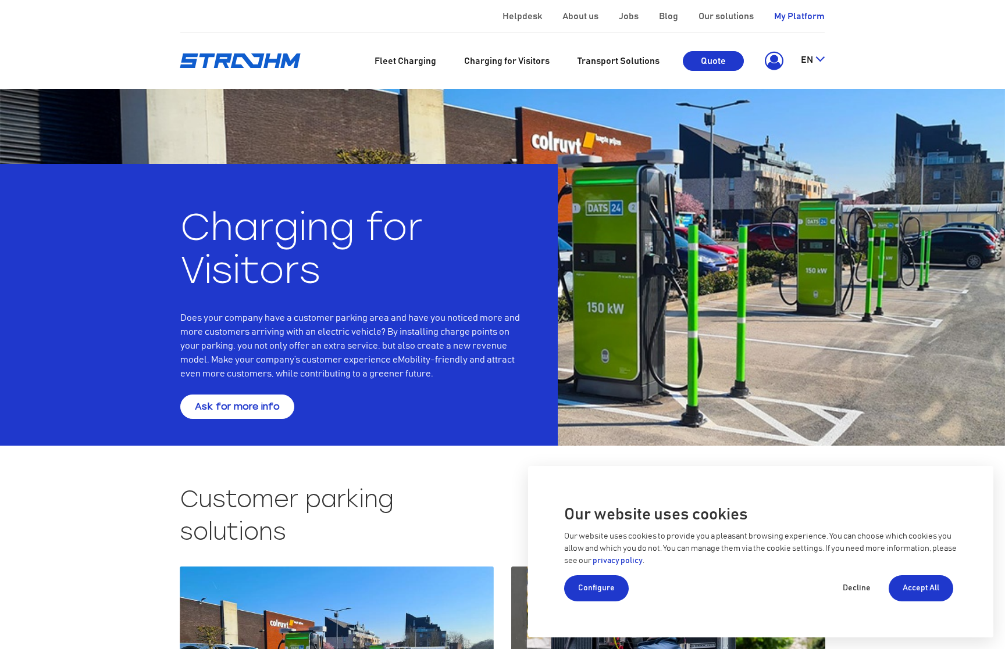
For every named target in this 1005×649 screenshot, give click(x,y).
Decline (857, 588)
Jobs (629, 16)
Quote (713, 61)
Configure (596, 588)
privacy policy (618, 561)
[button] (772, 61)
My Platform (799, 16)
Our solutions (726, 16)
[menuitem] (405, 61)
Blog (668, 16)
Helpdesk (522, 16)
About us (580, 16)
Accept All (921, 588)
